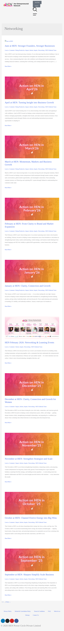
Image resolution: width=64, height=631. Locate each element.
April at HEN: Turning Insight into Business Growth (29, 102)
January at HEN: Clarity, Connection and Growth (27, 286)
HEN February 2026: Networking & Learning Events (29, 342)
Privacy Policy (8, 611)
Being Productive (20, 50)
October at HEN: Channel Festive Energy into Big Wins (31, 518)
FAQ (49, 611)
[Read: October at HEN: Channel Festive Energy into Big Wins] (32, 503)
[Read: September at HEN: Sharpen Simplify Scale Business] (32, 559)
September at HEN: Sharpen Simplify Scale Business (29, 574)
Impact (27, 50)
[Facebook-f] (16, 621)
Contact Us (36, 615)
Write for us (57, 611)
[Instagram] (7, 621)
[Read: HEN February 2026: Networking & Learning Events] (32, 327)
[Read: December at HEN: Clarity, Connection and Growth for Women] (32, 384)
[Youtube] (12, 621)
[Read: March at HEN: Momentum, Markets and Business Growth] (32, 147)
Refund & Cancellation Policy (23, 611)
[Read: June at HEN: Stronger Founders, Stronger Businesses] (9, 41)
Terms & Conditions (39, 611)
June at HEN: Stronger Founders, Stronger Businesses (30, 46)
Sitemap (27, 615)
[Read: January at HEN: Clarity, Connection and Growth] (32, 271)
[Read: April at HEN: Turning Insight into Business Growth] (32, 87)
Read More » (8, 66)
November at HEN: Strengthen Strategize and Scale (28, 459)
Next (8, 602)
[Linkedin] (3, 621)
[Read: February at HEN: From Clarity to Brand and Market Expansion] (32, 209)
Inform (31, 50)
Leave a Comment (9, 50)
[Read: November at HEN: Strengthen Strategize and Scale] (32, 444)
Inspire (35, 50)
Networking (41, 50)
